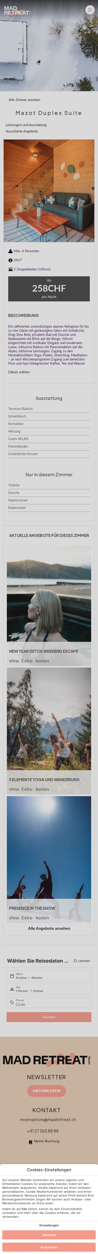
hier (24, 1209)
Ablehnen (49, 1235)
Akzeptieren (49, 1247)
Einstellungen (49, 1225)
